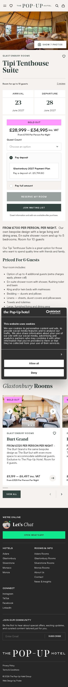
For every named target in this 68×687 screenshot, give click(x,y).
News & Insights (42, 608)
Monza (6, 598)
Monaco (7, 594)
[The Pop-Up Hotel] (34, 6)
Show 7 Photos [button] (53, 44)
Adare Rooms (41, 580)
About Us (39, 598)
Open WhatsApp (34, 561)
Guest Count (14, 139)
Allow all (34, 363)
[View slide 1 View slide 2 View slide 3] (31, 438)
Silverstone (9, 589)
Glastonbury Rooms (16, 56)
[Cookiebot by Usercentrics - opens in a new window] (49, 312)
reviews (61, 84)
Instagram (8, 620)
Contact (38, 603)
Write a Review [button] (15, 396)
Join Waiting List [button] (34, 234)
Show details (50, 354)
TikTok (6, 624)
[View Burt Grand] (31, 438)
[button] (5, 6)
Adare (6, 580)
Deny (34, 372)
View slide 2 (31, 451)
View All (11, 520)
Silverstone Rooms (44, 589)
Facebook (8, 629)
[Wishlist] (11, 6)
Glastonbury (9, 584)
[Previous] (10, 438)
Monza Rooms (42, 594)
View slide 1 (29, 452)
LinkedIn (7, 634)
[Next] (53, 438)
